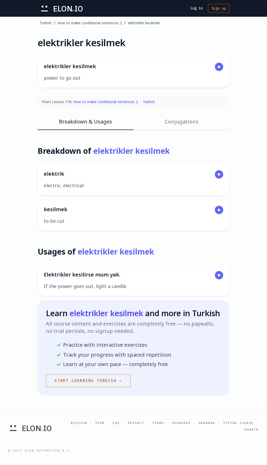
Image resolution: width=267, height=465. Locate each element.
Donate (252, 429)
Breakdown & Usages (85, 121)
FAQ (116, 423)
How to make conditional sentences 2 (89, 22)
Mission (79, 423)
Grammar (207, 423)
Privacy (136, 423)
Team (100, 423)
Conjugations (181, 121)
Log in (196, 8)
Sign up (218, 8)
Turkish (46, 22)
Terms (158, 423)
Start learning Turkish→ (88, 380)
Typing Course (238, 423)
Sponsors (181, 423)
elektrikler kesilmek (144, 22)
